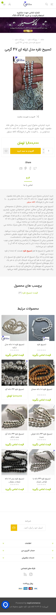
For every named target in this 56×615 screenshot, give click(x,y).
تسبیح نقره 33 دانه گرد (14, 389)
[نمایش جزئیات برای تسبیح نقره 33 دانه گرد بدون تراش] (14, 417)
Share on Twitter (35, 168)
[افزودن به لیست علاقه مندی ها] (6, 151)
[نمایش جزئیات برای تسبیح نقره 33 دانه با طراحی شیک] (42, 462)
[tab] (28, 178)
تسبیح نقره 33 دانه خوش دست (41, 435)
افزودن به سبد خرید (25, 151)
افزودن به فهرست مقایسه (26, 117)
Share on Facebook (30, 168)
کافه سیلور (31, 202)
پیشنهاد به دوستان (20, 168)
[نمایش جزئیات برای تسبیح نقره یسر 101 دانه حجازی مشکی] (14, 462)
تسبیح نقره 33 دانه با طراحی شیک (41, 480)
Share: (28, 162)
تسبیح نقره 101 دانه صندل (41, 389)
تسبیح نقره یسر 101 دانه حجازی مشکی (14, 480)
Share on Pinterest (25, 168)
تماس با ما (28, 185)
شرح (28, 177)
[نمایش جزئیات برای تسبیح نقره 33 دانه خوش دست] (42, 417)
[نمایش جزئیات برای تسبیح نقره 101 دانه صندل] (42, 373)
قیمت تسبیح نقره (30, 293)
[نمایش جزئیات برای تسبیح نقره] (42, 328)
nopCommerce (33, 603)
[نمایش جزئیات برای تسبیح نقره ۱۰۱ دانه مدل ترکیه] (14, 328)
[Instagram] (31, 574)
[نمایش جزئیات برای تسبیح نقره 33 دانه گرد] (14, 373)
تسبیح (29, 196)
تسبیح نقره (41, 344)
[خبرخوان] (25, 574)
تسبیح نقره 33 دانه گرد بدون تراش (14, 435)
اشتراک (14, 527)
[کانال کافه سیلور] (28, 25)
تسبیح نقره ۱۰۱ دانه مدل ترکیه (14, 346)
